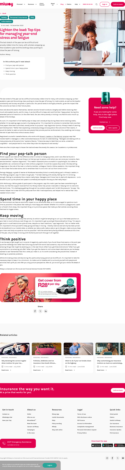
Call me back (118, 4)
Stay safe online (57, 430)
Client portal (114, 414)
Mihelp (54, 426)
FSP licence (81, 420)
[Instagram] (107, 458)
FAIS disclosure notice (84, 417)
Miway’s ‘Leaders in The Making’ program (54, 136)
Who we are (31, 417)
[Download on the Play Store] (107, 445)
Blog (62, 4)
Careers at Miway (33, 426)
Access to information (84, 423)
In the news (31, 433)
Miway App (55, 414)
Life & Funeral (42, 4)
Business (31, 4)
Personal (19, 4)
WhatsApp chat (7, 417)
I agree (49, 465)
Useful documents (58, 417)
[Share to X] (115, 72)
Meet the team (32, 423)
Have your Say (6, 420)
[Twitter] (118, 458)
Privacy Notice (82, 433)
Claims (69, 4)
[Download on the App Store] (96, 445)
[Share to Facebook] (110, 72)
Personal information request (86, 430)
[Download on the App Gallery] (119, 445)
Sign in (104, 4)
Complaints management (85, 426)
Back (4, 13)
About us (53, 4)
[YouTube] (123, 458)
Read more (5, 370)
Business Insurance (116, 426)
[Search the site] (96, 4)
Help (76, 4)
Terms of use (81, 414)
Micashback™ (31, 420)
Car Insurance (114, 423)
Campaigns (31, 430)
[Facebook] (112, 458)
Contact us (104, 122)
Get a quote (112, 128)
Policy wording (57, 423)
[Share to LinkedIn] (120, 72)
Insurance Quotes (115, 430)
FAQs (53, 420)
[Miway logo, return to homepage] (6, 4)
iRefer (29, 414)
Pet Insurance (114, 433)
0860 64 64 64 (87, 4)
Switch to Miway (115, 420)
